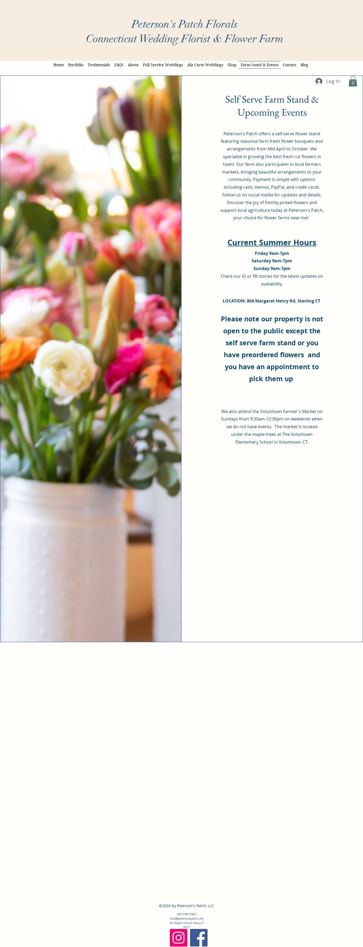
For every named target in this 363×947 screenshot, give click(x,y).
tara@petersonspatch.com (187, 918)
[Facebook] (199, 937)
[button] (352, 81)
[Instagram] (178, 937)
